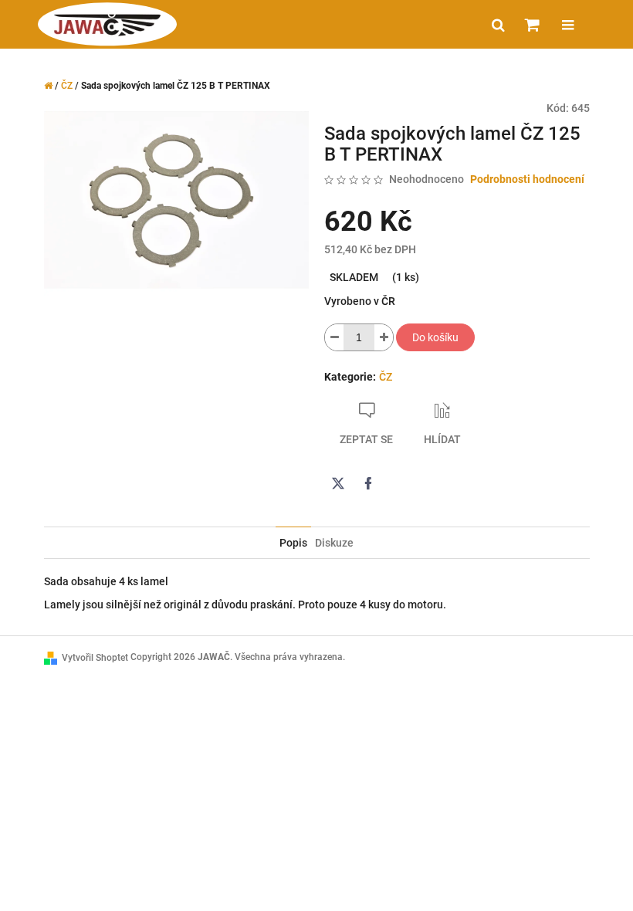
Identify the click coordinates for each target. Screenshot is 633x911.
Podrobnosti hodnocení (527, 179)
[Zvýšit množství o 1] (383, 337)
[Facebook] (368, 483)
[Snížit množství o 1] (334, 337)
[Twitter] (338, 483)
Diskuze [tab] (334, 543)
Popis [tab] (293, 543)
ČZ (385, 377)
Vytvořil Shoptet (95, 657)
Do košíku (435, 337)
